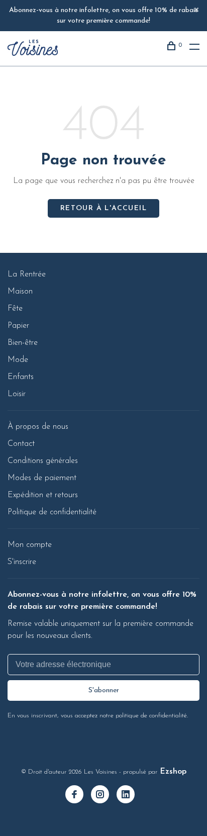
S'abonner (103, 690)
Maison (20, 292)
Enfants (21, 377)
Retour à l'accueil (103, 208)
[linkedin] (129, 796)
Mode (18, 360)
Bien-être (23, 343)
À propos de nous (38, 427)
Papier (18, 326)
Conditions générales (43, 461)
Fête (15, 309)
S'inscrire (22, 562)
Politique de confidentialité (52, 512)
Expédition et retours (43, 495)
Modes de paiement (42, 478)
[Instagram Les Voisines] (104, 796)
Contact (21, 444)
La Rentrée (27, 274)
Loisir (17, 394)
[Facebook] (78, 796)
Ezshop (173, 772)
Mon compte (30, 545)
